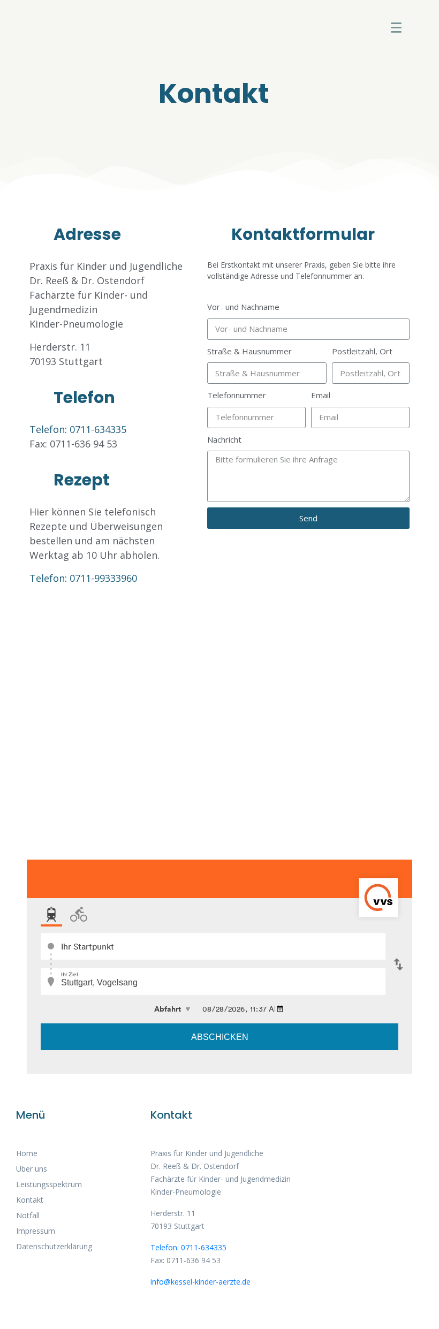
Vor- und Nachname (243, 306)
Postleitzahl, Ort (362, 351)
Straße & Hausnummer (249, 351)
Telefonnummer (236, 395)
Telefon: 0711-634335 (77, 429)
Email (320, 395)
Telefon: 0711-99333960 (83, 578)
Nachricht (224, 439)
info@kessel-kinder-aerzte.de (200, 1282)
